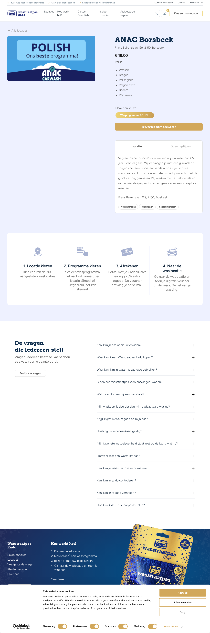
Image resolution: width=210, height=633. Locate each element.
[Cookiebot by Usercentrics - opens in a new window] (21, 626)
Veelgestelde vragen (127, 13)
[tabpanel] (158, 183)
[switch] (94, 626)
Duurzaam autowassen (163, 3)
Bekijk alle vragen (30, 373)
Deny (183, 612)
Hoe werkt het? (63, 13)
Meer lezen (58, 579)
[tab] (137, 146)
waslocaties (47, 276)
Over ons (181, 3)
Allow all (183, 592)
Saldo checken (105, 13)
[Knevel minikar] (164, 13)
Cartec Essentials (83, 13)
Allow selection (182, 602)
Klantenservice (196, 3)
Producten (125, 108)
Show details (170, 626)
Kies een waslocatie (186, 13)
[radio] (135, 115)
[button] (146, 345)
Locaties (49, 11)
